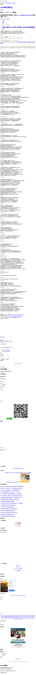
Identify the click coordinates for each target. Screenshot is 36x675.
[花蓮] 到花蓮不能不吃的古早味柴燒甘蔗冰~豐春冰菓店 (9, 499)
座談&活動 (8, 351)
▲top (1, 352)
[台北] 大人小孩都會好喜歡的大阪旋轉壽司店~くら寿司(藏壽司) (10, 493)
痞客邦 (6, 347)
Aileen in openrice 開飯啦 (18, 568)
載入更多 (2, 354)
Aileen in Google (18, 566)
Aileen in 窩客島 (18, 570)
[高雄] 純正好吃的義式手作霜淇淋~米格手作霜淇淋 (8, 508)
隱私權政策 (23, 661)
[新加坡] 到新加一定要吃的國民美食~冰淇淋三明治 (8, 512)
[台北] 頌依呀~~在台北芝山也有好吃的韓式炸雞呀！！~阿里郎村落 (11, 503)
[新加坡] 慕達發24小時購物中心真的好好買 (7, 514)
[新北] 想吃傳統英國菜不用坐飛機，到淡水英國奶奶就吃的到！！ (11, 497)
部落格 (3, 22)
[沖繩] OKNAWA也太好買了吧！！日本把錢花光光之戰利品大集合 (11, 488)
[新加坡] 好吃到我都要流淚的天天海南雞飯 (7, 510)
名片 (3, 23)
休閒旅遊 (8, 19)
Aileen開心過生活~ (6, 7)
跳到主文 (1, 9)
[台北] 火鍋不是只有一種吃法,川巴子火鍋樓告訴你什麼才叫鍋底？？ (11, 495)
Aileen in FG (18, 565)
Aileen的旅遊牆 (18, 522)
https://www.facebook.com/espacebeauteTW (16, 316)
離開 (5, 672)
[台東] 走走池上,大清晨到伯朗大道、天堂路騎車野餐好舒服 (10, 490)
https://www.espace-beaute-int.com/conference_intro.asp (14, 315)
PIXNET (11, 661)
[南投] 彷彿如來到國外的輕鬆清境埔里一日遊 (7, 516)
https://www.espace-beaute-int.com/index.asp (18, 314)
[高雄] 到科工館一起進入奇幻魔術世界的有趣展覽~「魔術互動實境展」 (12, 486)
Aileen (1, 342)
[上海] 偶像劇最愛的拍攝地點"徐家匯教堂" (7, 501)
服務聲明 (27, 661)
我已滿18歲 (2, 672)
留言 (8, 347)
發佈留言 (2, 360)
